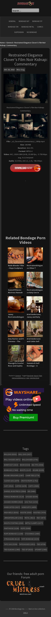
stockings (32, 533)
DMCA (25, 613)
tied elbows (12, 549)
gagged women (13, 502)
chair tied (32, 475)
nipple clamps (34, 523)
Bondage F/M (13, 27)
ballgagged (30, 459)
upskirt (41, 549)
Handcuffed (12, 507)
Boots (25, 470)
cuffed (21, 486)
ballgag (10, 454)
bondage (30, 376)
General (12, 21)
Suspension (19, 32)
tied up (27, 549)
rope (27, 378)
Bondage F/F (37, 21)
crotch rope (29, 481)
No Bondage (32, 32)
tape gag (10, 544)
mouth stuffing (13, 523)
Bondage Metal (27, 27)
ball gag (25, 454)
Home (2, 42)
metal (30, 518)
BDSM (25, 465)
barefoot (11, 465)
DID (31, 491)
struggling (12, 539)
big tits (37, 465)
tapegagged (27, 544)
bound (36, 376)
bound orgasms (14, 475)
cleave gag (11, 481)
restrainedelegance (18, 378)
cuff (8, 486)
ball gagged (12, 459)
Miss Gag (21, 69)
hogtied (39, 512)
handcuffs (29, 507)
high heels (11, 512)
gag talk (31, 502)
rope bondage (34, 378)
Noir (40, 376)
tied (41, 544)
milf (41, 518)
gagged (32, 496)
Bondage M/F (24, 21)
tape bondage (30, 539)
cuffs (33, 486)
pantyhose (11, 528)
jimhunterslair (13, 518)
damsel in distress (15, 491)
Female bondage (14, 496)
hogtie (26, 512)
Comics (40, 27)
